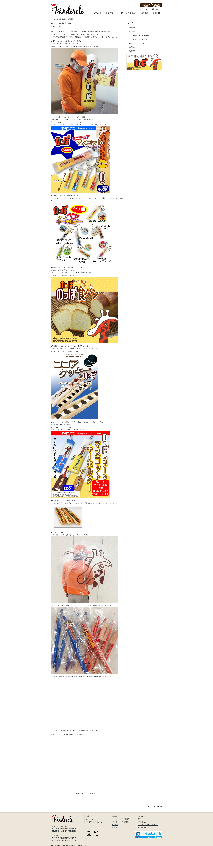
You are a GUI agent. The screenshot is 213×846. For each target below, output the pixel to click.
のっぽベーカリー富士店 (141, 39)
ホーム (53, 19)
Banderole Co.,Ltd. (67, 845)
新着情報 (132, 51)
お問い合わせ (142, 822)
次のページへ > (103, 793)
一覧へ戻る (91, 793)
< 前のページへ (79, 793)
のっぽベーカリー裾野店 (141, 35)
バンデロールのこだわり (137, 43)
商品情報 (132, 28)
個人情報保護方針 (143, 828)
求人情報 (132, 47)
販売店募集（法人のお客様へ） (148, 825)
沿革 (139, 819)
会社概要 (140, 816)
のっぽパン (89, 819)
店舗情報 (132, 31)
